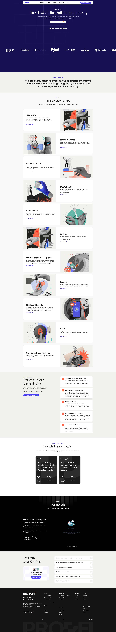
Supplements (61, 599)
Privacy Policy (40, 619)
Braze (60, 612)
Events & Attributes (47, 599)
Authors (84, 599)
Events (84, 602)
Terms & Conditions (48, 619)
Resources (85, 595)
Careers (76, 604)
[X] (90, 619)
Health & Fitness (62, 597)
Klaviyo (60, 614)
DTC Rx (60, 602)
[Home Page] (27, 2)
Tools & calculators (86, 606)
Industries (61, 593)
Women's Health (62, 604)
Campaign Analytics (47, 597)
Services (46, 593)
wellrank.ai (85, 608)
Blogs (84, 597)
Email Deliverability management (50, 602)
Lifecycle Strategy (47, 595)
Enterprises (46, 612)
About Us (76, 595)
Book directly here (74, 546)
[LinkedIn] (92, 619)
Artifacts (84, 604)
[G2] (24, 612)
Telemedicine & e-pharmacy (64, 595)
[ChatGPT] (24, 599)
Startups (45, 607)
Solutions (46, 605)
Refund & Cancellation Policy (58, 619)
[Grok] (26, 599)
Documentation (86, 610)
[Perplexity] (30, 599)
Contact (84, 612)
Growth (45, 610)
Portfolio (76, 602)
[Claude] (28, 599)
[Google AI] (32, 599)
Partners (61, 607)
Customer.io (61, 610)
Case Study (77, 599)
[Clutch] (30, 612)
